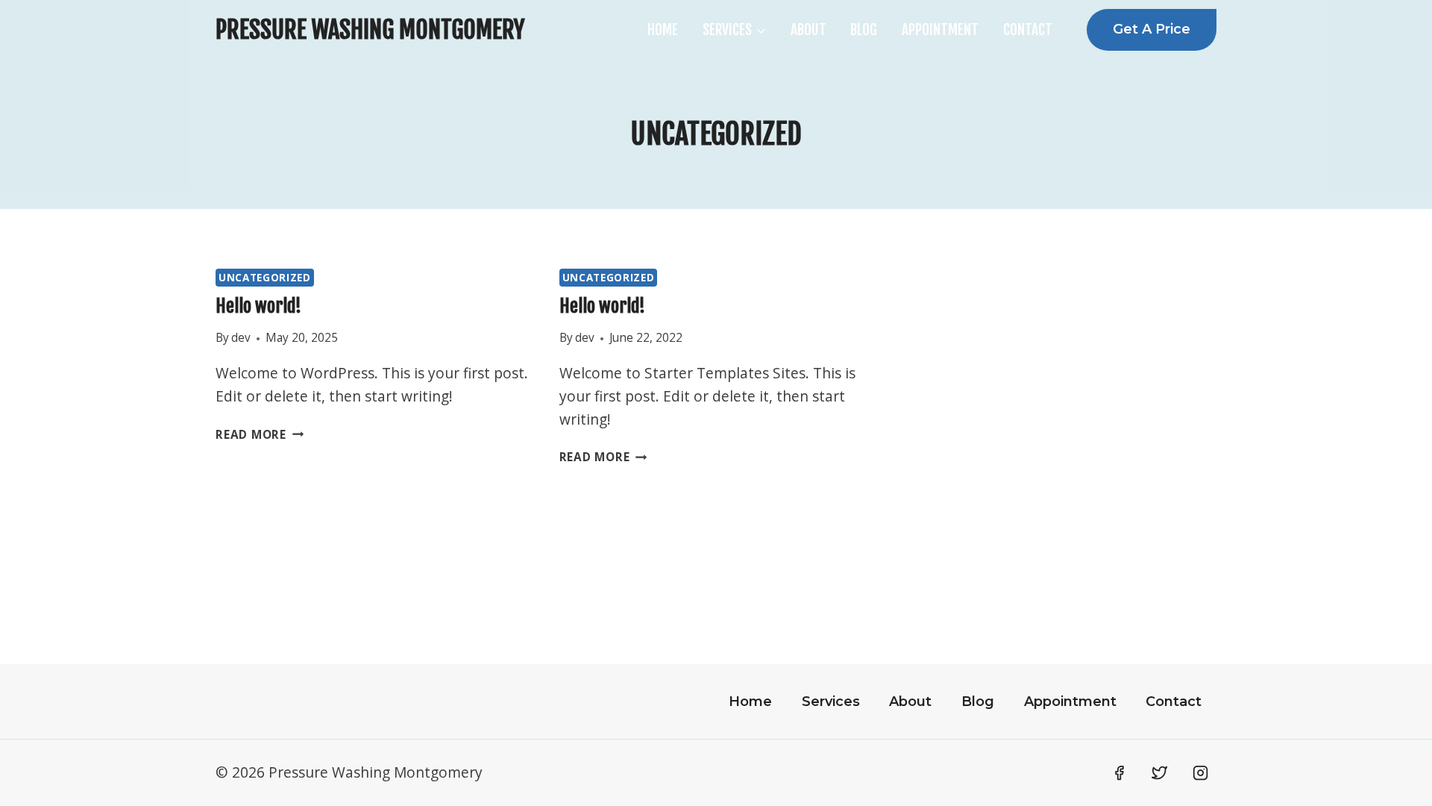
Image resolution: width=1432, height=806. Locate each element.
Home (662, 30)
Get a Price (1151, 29)
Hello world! (258, 306)
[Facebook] (1118, 772)
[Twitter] (1159, 772)
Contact (1027, 30)
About (808, 30)
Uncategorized (265, 277)
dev (241, 338)
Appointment (940, 30)
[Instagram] (1200, 772)
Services (831, 701)
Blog (863, 30)
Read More (260, 435)
